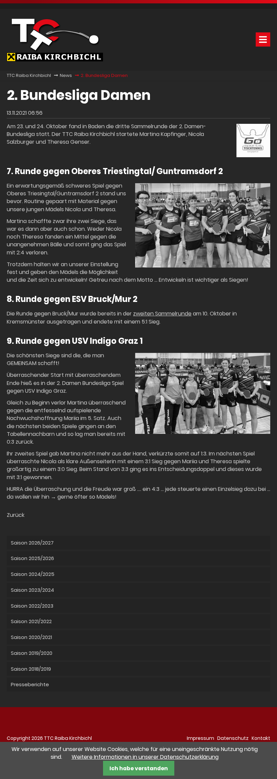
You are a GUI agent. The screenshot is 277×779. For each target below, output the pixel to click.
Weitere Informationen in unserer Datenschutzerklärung (145, 757)
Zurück (15, 515)
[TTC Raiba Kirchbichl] (55, 59)
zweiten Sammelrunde (162, 313)
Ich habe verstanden (138, 768)
